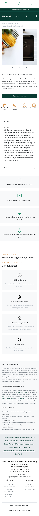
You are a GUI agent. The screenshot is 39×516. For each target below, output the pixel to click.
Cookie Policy (9, 497)
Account (29, 484)
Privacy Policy (9, 494)
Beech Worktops (29, 444)
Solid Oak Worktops (28, 437)
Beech (3, 398)
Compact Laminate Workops (12, 451)
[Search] (26, 16)
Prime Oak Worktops (11, 440)
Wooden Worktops (21, 392)
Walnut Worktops (14, 447)
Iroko (12, 398)
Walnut (8, 398)
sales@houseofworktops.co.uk (20, 477)
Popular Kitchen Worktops (12, 437)
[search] (26, 16)
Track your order (29, 489)
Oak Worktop (19, 454)
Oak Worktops (21, 398)
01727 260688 (20, 474)
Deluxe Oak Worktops (26, 440)
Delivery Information (9, 487)
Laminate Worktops (28, 451)
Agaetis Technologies (23, 510)
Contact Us (9, 484)
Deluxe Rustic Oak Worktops (13, 444)
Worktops (4, 396)
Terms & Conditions (9, 492)
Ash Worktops (25, 447)
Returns (9, 489)
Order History (29, 487)
